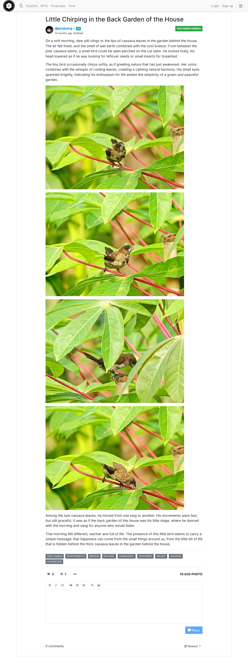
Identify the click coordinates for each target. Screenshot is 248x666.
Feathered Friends (189, 28)
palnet (161, 556)
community (126, 556)
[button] (240, 6)
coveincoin (54, 561)
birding (94, 556)
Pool (72, 6)
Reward (192, 646)
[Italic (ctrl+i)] (56, 585)
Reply (195, 630)
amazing (175, 556)
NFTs (44, 6)
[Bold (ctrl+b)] (50, 585)
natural (109, 556)
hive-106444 (54, 556)
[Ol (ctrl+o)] (77, 585)
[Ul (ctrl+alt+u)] (84, 585)
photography (76, 556)
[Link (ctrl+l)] (92, 585)
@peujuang (64, 28)
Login (215, 6)
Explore (31, 6)
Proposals (58, 6)
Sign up (227, 6)
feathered (145, 556)
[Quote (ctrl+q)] (71, 585)
